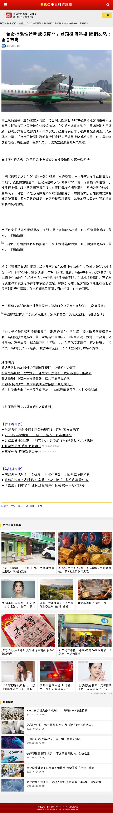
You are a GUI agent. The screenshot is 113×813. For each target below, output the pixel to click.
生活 (21, 23)
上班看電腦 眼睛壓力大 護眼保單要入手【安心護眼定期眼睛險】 (18, 687)
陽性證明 (30, 506)
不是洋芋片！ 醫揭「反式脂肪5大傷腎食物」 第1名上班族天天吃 (85, 569)
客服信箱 (41, 807)
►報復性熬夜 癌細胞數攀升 (21, 446)
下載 (106, 15)
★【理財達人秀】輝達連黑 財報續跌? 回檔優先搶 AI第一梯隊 (43, 159)
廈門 (40, 506)
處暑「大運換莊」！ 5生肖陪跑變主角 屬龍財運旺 (56, 605)
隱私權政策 (73, 807)
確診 (20, 506)
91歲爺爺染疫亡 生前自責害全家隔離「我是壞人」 (37, 384)
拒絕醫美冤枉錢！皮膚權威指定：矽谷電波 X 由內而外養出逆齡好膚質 (95, 687)
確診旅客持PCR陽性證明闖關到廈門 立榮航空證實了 (38, 367)
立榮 (13, 506)
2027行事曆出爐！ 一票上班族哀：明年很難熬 (38, 435)
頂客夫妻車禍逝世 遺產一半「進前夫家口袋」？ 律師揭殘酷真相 (56, 687)
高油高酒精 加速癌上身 (92, 603)
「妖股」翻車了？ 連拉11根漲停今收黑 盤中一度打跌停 (45, 485)
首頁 (2, 23)
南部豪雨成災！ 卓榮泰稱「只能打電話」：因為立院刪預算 (47, 474)
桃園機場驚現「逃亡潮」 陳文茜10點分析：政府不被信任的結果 (46, 373)
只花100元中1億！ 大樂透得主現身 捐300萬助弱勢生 (28, 652)
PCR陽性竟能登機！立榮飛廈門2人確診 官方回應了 (42, 429)
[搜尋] (107, 7)
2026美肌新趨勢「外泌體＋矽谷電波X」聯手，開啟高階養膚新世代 (18, 605)
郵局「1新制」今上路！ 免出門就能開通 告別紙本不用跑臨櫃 (28, 569)
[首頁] (56, 4)
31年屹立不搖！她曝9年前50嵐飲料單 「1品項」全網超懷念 (85, 652)
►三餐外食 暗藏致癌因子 (19, 451)
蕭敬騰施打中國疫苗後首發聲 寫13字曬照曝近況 (35, 378)
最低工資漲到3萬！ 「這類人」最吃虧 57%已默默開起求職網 (49, 440)
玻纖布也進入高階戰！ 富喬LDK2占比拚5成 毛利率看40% (47, 479)
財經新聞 (11, 23)
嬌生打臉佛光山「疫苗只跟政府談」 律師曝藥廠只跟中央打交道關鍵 (49, 389)
